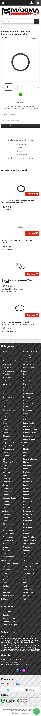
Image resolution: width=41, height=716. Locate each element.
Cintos (5, 475)
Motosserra (27, 410)
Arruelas (6, 374)
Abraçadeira (7, 351)
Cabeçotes (7, 430)
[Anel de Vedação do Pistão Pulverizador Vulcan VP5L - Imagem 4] (35, 87)
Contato (6, 615)
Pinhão (26, 449)
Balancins (7, 384)
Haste (5, 589)
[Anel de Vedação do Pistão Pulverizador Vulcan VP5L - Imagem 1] (8, 87)
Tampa (25, 553)
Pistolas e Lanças (30, 459)
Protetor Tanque (29, 488)
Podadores (27, 465)
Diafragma (7, 514)
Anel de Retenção (10, 361)
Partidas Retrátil (29, 433)
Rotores (26, 531)
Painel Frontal (28, 423)
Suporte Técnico (9, 621)
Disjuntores (7, 524)
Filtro (5, 573)
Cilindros (6, 472)
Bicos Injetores (8, 397)
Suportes (26, 550)
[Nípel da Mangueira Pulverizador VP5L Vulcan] (20, 234)
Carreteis (6, 456)
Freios (5, 579)
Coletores (6, 478)
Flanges (6, 576)
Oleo (25, 416)
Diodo (5, 518)
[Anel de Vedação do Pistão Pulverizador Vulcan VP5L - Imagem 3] (26, 87)
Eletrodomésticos (9, 534)
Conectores (7, 491)
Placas (26, 462)
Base (5, 387)
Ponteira (26, 472)
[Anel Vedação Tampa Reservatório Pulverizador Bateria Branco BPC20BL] (20, 315)
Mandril (26, 384)
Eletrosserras (8, 537)
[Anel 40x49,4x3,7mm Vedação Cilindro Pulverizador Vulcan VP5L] (20, 194)
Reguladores (28, 501)
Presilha (26, 478)
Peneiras (26, 446)
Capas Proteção (9, 446)
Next (38, 86)
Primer (25, 485)
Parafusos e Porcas (30, 426)
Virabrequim (28, 592)
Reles (25, 504)
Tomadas (26, 560)
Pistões (26, 456)
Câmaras (6, 436)
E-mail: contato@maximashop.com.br (16, 664)
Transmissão (28, 566)
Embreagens (8, 540)
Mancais (26, 381)
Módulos (26, 397)
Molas (25, 400)
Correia (6, 501)
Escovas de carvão (10, 563)
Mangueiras (27, 387)
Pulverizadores (29, 491)
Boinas (5, 407)
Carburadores (8, 449)
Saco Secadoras (29, 537)
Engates (6, 547)
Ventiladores (28, 586)
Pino (25, 452)
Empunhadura (8, 544)
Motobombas (28, 403)
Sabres (26, 534)
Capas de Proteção (10, 443)
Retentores (27, 518)
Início (4, 28)
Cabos (5, 433)
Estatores (6, 566)
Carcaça (6, 452)
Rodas (25, 524)
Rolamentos (28, 527)
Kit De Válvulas (29, 364)
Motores (26, 407)
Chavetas (6, 469)
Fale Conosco (8, 612)
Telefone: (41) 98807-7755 (11, 660)
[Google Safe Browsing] (22, 701)
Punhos (26, 495)
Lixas (25, 377)
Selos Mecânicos (30, 540)
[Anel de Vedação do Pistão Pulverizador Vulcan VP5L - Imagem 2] (17, 87)
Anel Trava (7, 368)
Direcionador (8, 521)
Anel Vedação (8, 371)
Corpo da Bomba (9, 498)
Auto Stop (7, 377)
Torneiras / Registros (31, 563)
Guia (5, 583)
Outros (25, 420)
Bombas (6, 413)
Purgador (26, 498)
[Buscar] (36, 21)
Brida (5, 420)
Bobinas (6, 403)
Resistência (27, 514)
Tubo (25, 576)
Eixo (4, 527)
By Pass (6, 426)
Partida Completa (30, 430)
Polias (25, 469)
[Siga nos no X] (20, 670)
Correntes (7, 504)
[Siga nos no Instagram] (23, 670)
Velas (25, 583)
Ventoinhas (27, 589)
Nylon (25, 413)
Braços (5, 416)
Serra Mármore (29, 544)
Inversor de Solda (30, 351)
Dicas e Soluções (9, 618)
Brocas (5, 423)
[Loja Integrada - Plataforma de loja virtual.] (20, 713)
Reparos (10, 28)
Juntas (25, 361)
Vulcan (38, 38)
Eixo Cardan (8, 531)
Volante (26, 596)
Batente (6, 390)
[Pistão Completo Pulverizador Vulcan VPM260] (20, 275)
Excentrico (7, 570)
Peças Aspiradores (30, 436)
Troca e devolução (10, 625)
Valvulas (26, 579)
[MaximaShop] (20, 11)
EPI (4, 553)
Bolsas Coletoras (9, 410)
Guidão (6, 586)
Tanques (26, 557)
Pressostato (27, 482)
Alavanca (6, 358)
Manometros (28, 390)
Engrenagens (8, 550)
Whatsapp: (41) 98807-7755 (12, 662)
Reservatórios (28, 511)
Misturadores (28, 394)
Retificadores (28, 521)
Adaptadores (8, 355)
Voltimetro (27, 599)
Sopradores (27, 547)
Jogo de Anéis (28, 358)
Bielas (5, 400)
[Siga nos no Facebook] (17, 670)
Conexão (6, 495)
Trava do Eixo (28, 570)
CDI (4, 459)
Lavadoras (27, 374)
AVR (5, 381)
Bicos (5, 394)
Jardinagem (27, 355)
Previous (2, 87)
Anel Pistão (7, 364)
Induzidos (6, 592)
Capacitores (7, 439)
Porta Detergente (29, 475)
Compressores (8, 488)
